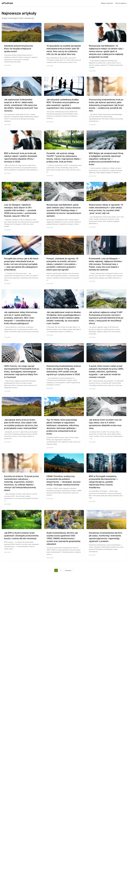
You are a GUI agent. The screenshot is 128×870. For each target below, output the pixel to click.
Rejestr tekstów (107, 3)
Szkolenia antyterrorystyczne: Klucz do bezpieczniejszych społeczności (18, 49)
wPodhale (7, 3)
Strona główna (120, 3)
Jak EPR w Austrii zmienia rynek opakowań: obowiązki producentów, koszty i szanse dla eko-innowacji (21, 536)
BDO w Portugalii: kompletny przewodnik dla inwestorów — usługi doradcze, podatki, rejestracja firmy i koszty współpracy (103, 482)
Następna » (68, 570)
